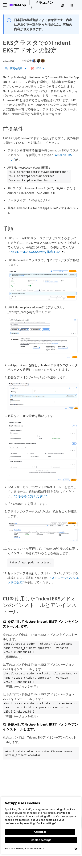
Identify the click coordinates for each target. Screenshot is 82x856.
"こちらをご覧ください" (30, 496)
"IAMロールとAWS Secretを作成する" (35, 252)
